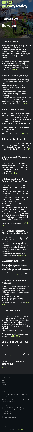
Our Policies (5, 388)
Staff (3, 386)
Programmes (5, 384)
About (3, 382)
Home (3, 380)
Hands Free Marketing (18, 429)
